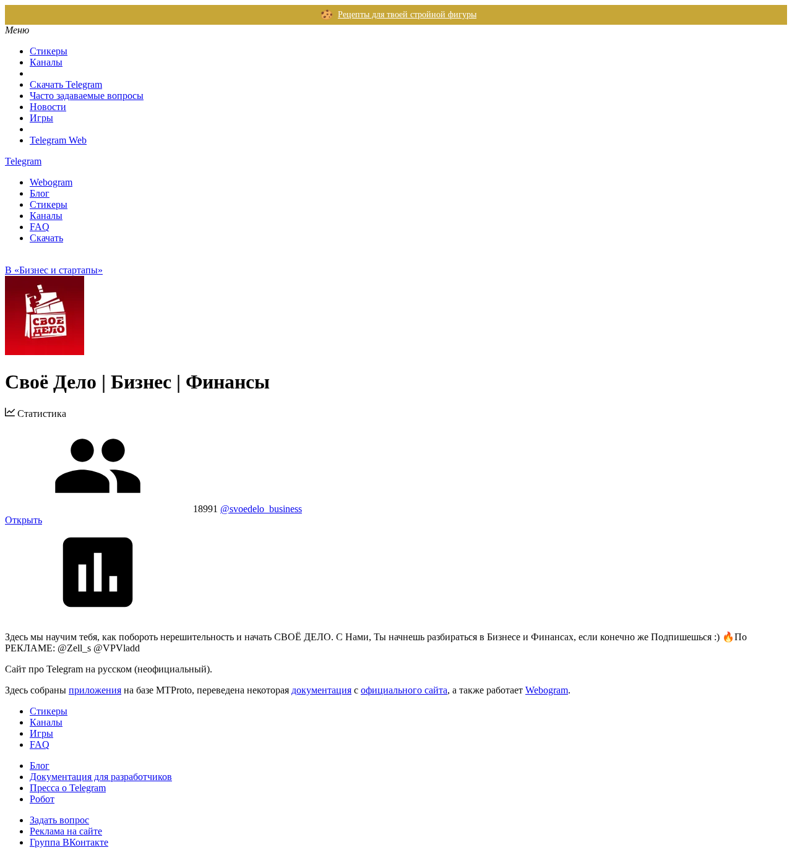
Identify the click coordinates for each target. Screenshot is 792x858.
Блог (40, 193)
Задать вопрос (59, 820)
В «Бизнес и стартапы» (54, 270)
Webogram (51, 182)
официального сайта (404, 690)
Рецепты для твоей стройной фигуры (407, 14)
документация (321, 690)
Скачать (46, 238)
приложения (95, 690)
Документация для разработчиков (101, 776)
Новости (48, 106)
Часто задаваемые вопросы (87, 95)
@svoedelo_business (261, 509)
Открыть (23, 520)
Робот (42, 799)
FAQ (40, 226)
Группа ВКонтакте (69, 842)
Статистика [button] (40, 413)
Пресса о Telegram (68, 788)
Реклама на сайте (66, 831)
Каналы (46, 62)
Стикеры (48, 51)
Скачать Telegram (66, 84)
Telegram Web (58, 140)
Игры (41, 118)
